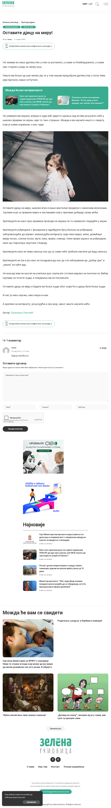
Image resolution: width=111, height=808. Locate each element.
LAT (90, 4)
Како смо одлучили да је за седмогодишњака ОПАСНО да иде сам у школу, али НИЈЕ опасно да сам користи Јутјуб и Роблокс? (62, 553)
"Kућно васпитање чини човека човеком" (24, 715)
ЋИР (84, 4)
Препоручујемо (11, 27)
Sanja (9, 39)
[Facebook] (52, 759)
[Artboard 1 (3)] (43, 456)
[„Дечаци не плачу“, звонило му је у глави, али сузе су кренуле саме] (83, 693)
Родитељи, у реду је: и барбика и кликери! (80, 620)
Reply (104, 348)
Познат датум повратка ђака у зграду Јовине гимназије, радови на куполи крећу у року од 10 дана (61, 568)
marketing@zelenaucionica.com (55, 792)
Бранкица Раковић (22, 312)
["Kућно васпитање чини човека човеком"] (28, 693)
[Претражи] (96, 4)
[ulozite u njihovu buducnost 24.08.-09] (43, 497)
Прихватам (31, 802)
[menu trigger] (105, 4)
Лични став (28, 27)
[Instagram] (58, 759)
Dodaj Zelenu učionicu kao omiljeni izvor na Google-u (30, 46)
